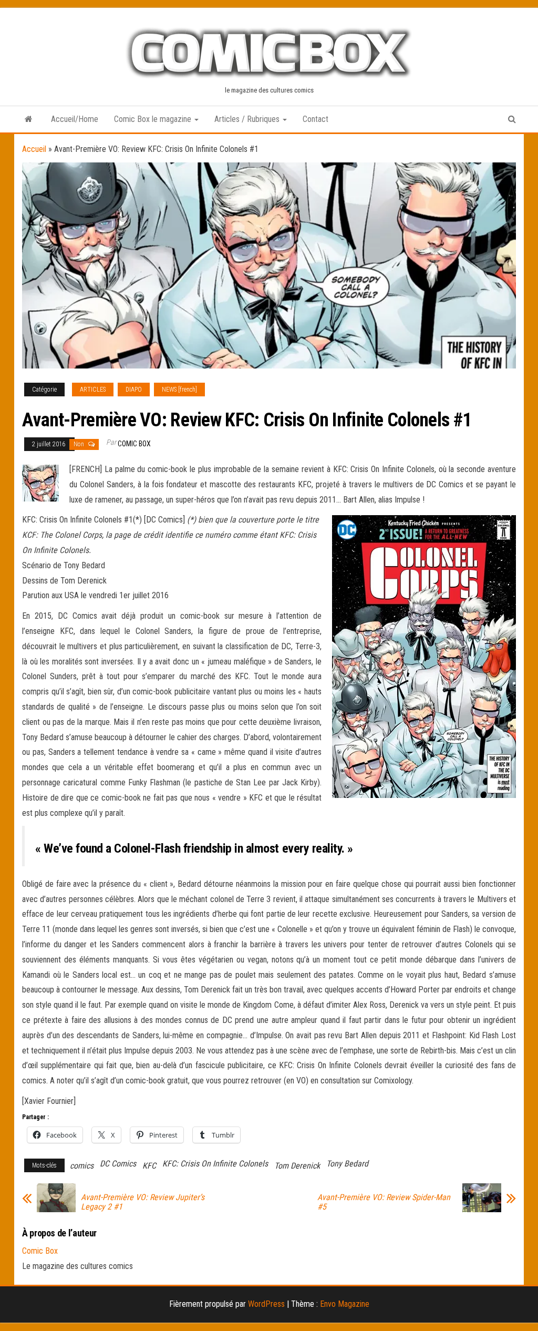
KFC (149, 1166)
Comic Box (134, 443)
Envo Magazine (344, 1304)
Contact (315, 119)
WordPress (266, 1304)
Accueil (34, 149)
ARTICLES (93, 389)
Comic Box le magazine (153, 119)
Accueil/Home (74, 119)
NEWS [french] (179, 389)
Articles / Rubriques (248, 119)
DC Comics (118, 1164)
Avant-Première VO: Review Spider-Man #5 (383, 1202)
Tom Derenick (297, 1166)
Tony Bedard (347, 1164)
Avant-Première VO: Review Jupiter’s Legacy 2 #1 (142, 1202)
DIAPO (134, 389)
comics (82, 1166)
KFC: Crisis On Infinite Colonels (215, 1164)
